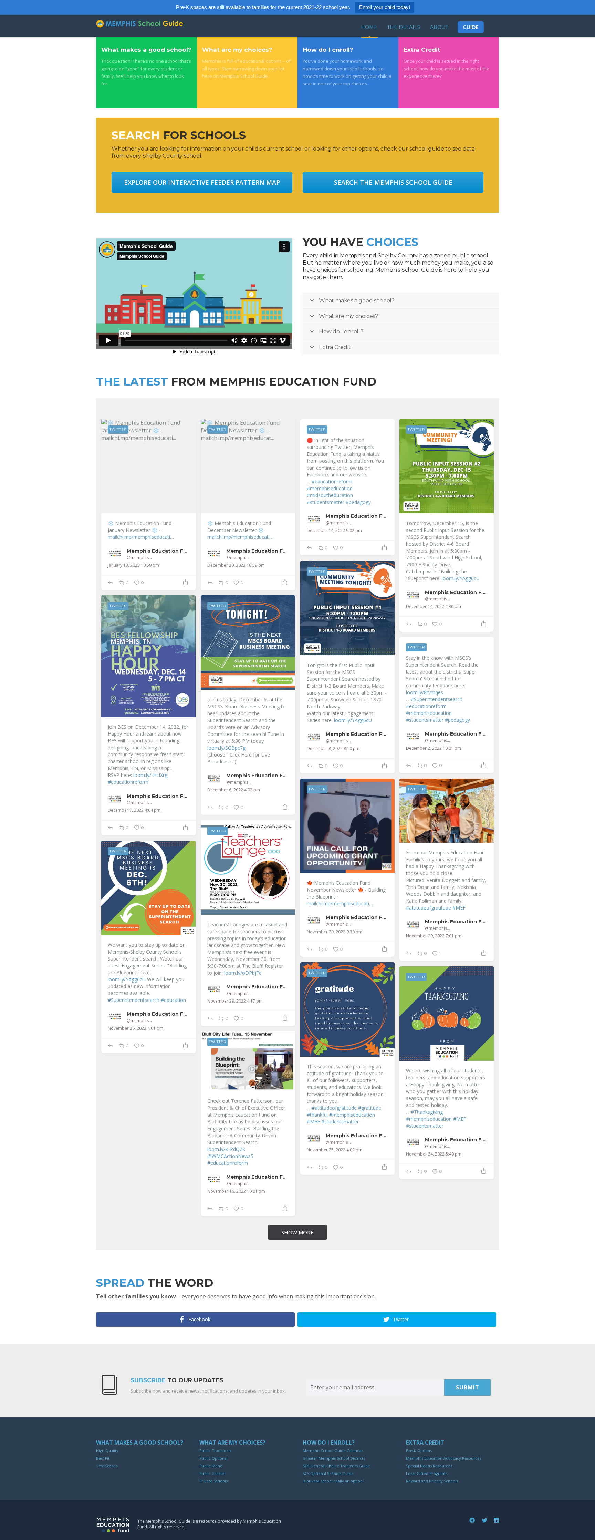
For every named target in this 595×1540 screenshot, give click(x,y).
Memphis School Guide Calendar (333, 1450)
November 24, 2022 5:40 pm (433, 1154)
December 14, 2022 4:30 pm (433, 606)
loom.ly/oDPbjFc (242, 972)
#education (173, 1000)
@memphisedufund (140, 558)
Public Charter (212, 1473)
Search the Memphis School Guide (393, 182)
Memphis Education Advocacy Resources (443, 1458)
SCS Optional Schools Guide (328, 1473)
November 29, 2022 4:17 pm (235, 1001)
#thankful (317, 1114)
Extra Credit (425, 1442)
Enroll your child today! (384, 7)
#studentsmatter (325, 502)
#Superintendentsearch (436, 699)
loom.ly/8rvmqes (424, 692)
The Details (403, 27)
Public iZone (210, 1465)
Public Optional (213, 1458)
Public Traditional (215, 1450)
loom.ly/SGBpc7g (226, 748)
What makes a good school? (139, 1442)
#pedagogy (358, 502)
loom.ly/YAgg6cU (461, 578)
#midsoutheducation (330, 495)
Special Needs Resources (429, 1465)
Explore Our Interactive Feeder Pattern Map (202, 182)
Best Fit (102, 1458)
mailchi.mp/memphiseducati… (141, 537)
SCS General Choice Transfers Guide (336, 1465)
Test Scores (106, 1465)
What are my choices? (232, 1442)
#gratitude (369, 1108)
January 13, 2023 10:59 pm (133, 565)
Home (369, 27)
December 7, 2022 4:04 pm (134, 810)
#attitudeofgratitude (428, 907)
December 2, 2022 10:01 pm (433, 748)
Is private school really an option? (333, 1480)
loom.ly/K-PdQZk (226, 1149)
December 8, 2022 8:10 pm (333, 748)
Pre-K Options (419, 1450)
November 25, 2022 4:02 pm (334, 1150)
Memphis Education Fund (158, 551)
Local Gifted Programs (426, 1473)
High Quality (107, 1450)
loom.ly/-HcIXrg (150, 775)
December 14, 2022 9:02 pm (334, 530)
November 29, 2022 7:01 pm (433, 936)
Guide (471, 27)
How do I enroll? (329, 1442)
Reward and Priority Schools (432, 1480)
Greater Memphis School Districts (334, 1458)
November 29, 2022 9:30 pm (334, 932)
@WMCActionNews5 (230, 1156)
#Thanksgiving (427, 1112)
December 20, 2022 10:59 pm (236, 565)
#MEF (459, 907)
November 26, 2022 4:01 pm (135, 1028)
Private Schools (213, 1480)
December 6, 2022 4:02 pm (233, 790)
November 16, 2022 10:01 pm (236, 1191)
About (439, 27)
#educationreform (332, 481)
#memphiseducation (330, 488)
